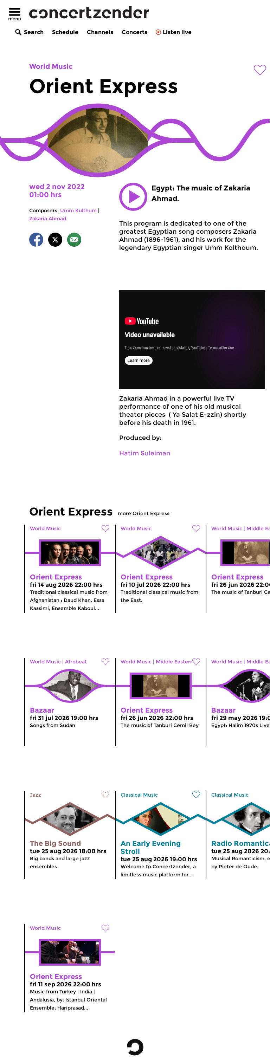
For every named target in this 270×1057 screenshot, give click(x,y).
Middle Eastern (174, 662)
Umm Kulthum (78, 210)
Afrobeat (76, 662)
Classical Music (139, 795)
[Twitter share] (55, 241)
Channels (100, 32)
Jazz (35, 795)
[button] (133, 197)
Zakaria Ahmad (47, 218)
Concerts (134, 32)
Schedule (65, 32)
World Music (51, 66)
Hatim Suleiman (145, 453)
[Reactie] (74, 241)
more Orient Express (143, 513)
